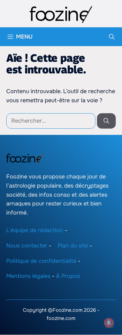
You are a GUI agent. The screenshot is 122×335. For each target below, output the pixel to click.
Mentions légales (28, 276)
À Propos (68, 276)
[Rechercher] (106, 121)
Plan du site (73, 245)
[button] (111, 36)
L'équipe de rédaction (34, 230)
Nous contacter (26, 245)
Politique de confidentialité (41, 261)
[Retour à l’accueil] (61, 14)
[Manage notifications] (109, 323)
